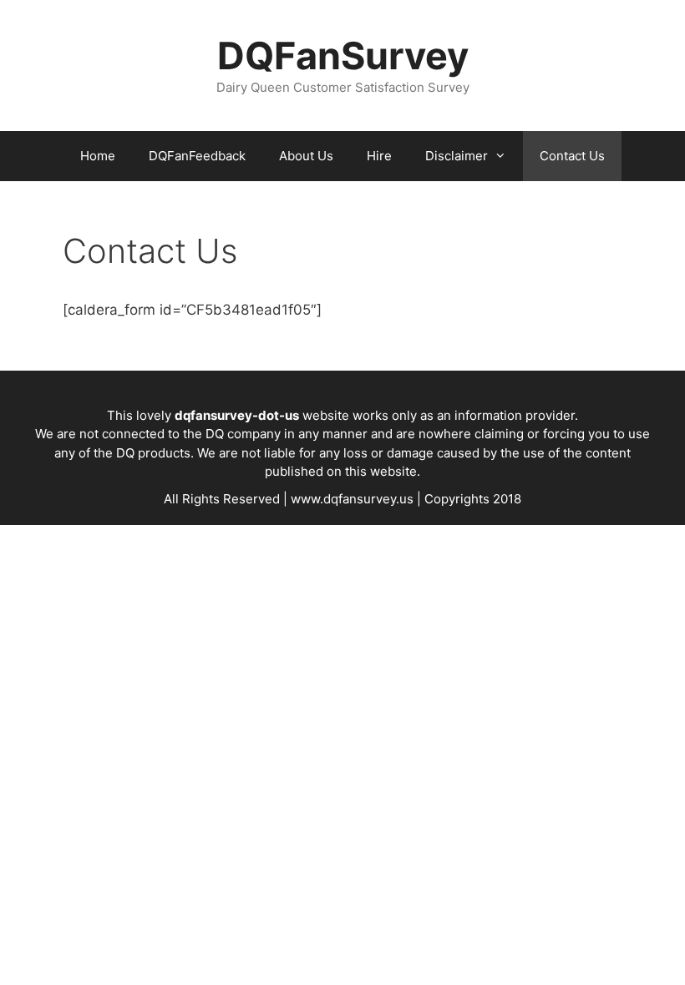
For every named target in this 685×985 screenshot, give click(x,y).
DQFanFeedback (197, 156)
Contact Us (572, 156)
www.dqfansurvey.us (352, 499)
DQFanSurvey (343, 55)
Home (97, 156)
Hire (379, 156)
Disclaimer (456, 156)
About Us (306, 156)
